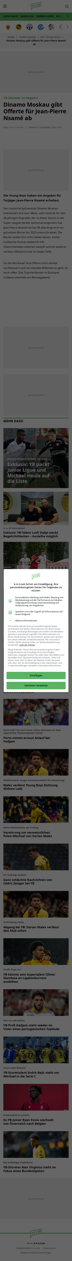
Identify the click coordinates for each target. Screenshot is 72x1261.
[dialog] (36, 630)
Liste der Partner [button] (27, 644)
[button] (36, 620)
